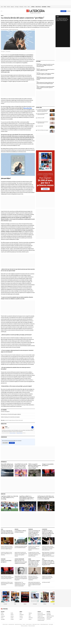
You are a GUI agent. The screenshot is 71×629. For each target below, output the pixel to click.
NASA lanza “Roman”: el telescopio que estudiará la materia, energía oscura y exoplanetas (45, 74)
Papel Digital (44, 6)
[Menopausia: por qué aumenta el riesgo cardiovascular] (52, 123)
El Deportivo (21, 6)
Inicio (2, 6)
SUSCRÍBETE (45, 189)
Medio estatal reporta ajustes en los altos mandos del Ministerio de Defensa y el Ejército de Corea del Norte (45, 78)
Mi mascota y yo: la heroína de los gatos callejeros (11, 414)
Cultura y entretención (19, 559)
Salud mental (20, 420)
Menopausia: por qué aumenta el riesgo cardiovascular (42, 122)
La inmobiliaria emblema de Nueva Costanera (20, 531)
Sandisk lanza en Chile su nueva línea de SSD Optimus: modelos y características (7, 583)
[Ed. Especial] (35, 602)
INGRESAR (68, 11)
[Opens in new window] (25, 602)
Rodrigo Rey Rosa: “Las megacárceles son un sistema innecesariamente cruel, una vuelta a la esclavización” (20, 584)
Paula (2, 15)
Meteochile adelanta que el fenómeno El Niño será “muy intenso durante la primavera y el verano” (7, 466)
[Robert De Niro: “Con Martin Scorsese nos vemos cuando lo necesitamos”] (21, 570)
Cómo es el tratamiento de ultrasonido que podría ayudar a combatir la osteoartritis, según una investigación (45, 87)
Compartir (3, 51)
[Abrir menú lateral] (2, 11)
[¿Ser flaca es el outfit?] (52, 118)
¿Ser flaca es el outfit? (40, 117)
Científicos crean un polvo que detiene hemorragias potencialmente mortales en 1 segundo (33, 548)
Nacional (8, 6)
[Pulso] (15, 602)
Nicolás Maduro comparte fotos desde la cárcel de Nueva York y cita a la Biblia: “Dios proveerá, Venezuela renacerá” (45, 65)
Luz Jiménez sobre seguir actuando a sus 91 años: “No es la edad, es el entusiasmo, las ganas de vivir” (43, 110)
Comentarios (8, 51)
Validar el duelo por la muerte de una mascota (10, 417)
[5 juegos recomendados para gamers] (48, 472)
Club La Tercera (38, 6)
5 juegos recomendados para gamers (48, 465)
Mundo (25, 6)
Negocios (12, 6)
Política (5, 6)
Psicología (9, 420)
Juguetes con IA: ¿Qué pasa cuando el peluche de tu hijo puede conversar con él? (47, 577)
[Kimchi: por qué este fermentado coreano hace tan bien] (52, 114)
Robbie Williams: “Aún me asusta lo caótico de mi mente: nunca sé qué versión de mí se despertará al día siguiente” (21, 578)
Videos (29, 6)
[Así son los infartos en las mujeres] (52, 131)
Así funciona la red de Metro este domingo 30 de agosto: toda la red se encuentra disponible (45, 498)
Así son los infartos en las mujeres (42, 130)
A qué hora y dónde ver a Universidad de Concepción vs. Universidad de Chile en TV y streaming (26, 498)
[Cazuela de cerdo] (52, 127)
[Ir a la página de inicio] (35, 11)
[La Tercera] (5, 602)
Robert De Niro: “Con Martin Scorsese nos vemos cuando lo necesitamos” (21, 562)
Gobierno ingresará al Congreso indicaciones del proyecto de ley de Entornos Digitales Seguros (45, 83)
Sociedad (6, 420)
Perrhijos (16, 420)
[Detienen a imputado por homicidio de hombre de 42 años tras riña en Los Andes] (7, 540)
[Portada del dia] (45, 170)
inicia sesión (5, 442)
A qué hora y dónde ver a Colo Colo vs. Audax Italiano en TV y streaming (9, 498)
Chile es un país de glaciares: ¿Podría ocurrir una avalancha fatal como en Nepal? (34, 466)
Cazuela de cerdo (40, 126)
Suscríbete (12, 442)
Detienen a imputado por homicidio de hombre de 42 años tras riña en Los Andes (45, 70)
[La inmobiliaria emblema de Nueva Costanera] (21, 540)
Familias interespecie (5, 411)
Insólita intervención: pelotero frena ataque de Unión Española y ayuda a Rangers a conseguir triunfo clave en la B (48, 548)
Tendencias (30, 529)
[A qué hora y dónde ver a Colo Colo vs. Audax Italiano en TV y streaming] (9, 506)
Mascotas (13, 420)
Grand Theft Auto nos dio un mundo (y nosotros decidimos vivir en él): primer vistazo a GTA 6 (21, 466)
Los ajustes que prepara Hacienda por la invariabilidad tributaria (21, 547)
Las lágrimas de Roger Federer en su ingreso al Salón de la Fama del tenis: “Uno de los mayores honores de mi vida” (48, 533)
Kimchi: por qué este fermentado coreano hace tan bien (42, 114)
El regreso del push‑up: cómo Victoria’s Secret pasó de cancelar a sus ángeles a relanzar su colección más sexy (34, 554)
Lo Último (33, 6)
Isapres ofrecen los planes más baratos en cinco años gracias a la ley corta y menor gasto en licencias (21, 554)
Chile (2, 529)
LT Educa (48, 6)
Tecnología (16, 6)
